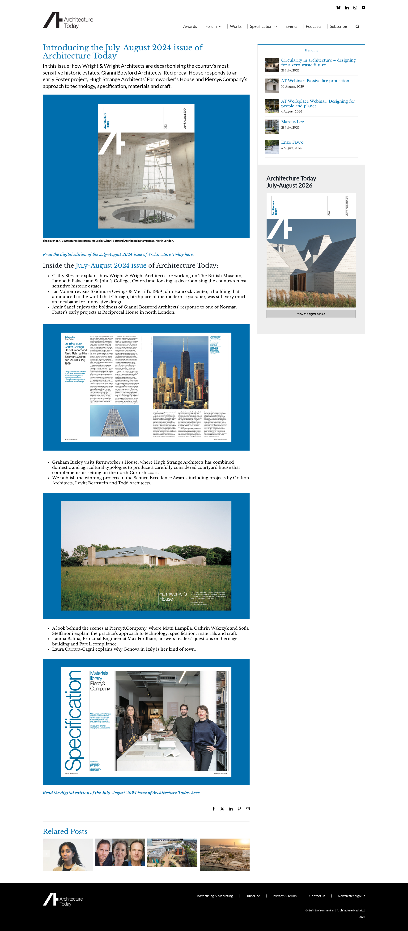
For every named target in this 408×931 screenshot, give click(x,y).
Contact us (317, 896)
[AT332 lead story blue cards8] (146, 326)
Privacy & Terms (285, 896)
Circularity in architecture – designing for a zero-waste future (318, 62)
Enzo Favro (292, 142)
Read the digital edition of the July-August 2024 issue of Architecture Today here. (118, 254)
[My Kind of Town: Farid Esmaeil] (225, 841)
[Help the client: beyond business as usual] (120, 841)
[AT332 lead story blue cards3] (146, 96)
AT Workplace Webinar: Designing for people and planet (318, 103)
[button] (357, 26)
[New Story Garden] (172, 841)
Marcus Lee (292, 121)
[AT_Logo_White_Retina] (63, 895)
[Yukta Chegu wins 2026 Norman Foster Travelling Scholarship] (68, 841)
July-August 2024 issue (111, 265)
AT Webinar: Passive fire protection (315, 80)
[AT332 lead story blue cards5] (146, 494)
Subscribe (253, 896)
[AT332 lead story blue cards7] (146, 660)
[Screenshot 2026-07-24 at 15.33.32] (311, 194)
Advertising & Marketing (215, 896)
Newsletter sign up (351, 896)
